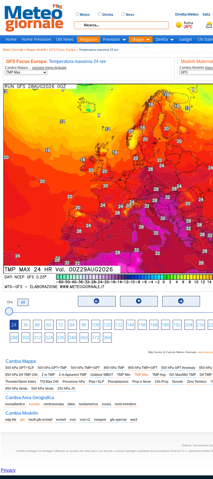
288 (14, 337)
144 (130, 325)
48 (37, 325)
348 (72, 337)
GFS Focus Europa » (63, 49)
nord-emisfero (125, 404)
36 (25, 325)
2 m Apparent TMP (73, 375)
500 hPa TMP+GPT (85, 368)
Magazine (88, 39)
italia (71, 404)
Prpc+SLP (96, 382)
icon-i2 (85, 420)
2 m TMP (48, 375)
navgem (100, 420)
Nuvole (177, 382)
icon (73, 420)
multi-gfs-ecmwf (40, 420)
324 (49, 337)
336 (60, 337)
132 (119, 325)
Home (11, 39)
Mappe (137, 39)
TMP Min (123, 375)
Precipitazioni (118, 382)
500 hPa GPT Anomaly (178, 368)
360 (84, 337)
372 (95, 337)
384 (107, 337)
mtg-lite (10, 420)
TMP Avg (159, 375)
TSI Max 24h (49, 382)
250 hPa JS (66, 389)
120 (107, 325)
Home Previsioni (36, 39)
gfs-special (118, 420)
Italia (206, 14)
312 (37, 337)
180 (165, 325)
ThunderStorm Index (20, 382)
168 (154, 325)
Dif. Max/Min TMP (182, 375)
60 (48, 325)
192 (177, 325)
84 (72, 325)
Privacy (8, 470)
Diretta (161, 39)
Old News (64, 39)
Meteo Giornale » (14, 49)
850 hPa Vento (16, 389)
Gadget (185, 39)
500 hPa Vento (42, 389)
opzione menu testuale (49, 68)
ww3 (133, 420)
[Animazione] (138, 301)
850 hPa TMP (114, 368)
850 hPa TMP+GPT (142, 368)
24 (13, 325)
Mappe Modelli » (37, 49)
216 (200, 325)
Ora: (10, 302)
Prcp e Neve (141, 382)
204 (188, 325)
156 (142, 325)
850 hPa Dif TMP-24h (21, 375)
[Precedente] (96, 301)
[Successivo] (181, 301)
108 (95, 325)
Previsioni (111, 39)
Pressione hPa (74, 382)
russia (106, 404)
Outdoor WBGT (101, 375)
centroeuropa (54, 404)
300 (25, 337)
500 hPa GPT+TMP (52, 368)
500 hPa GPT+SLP (19, 368)
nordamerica (88, 404)
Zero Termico (197, 382)
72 (60, 325)
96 (83, 325)
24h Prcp (161, 382)
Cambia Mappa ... (36, 68)
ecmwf (61, 420)
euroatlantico (15, 404)
